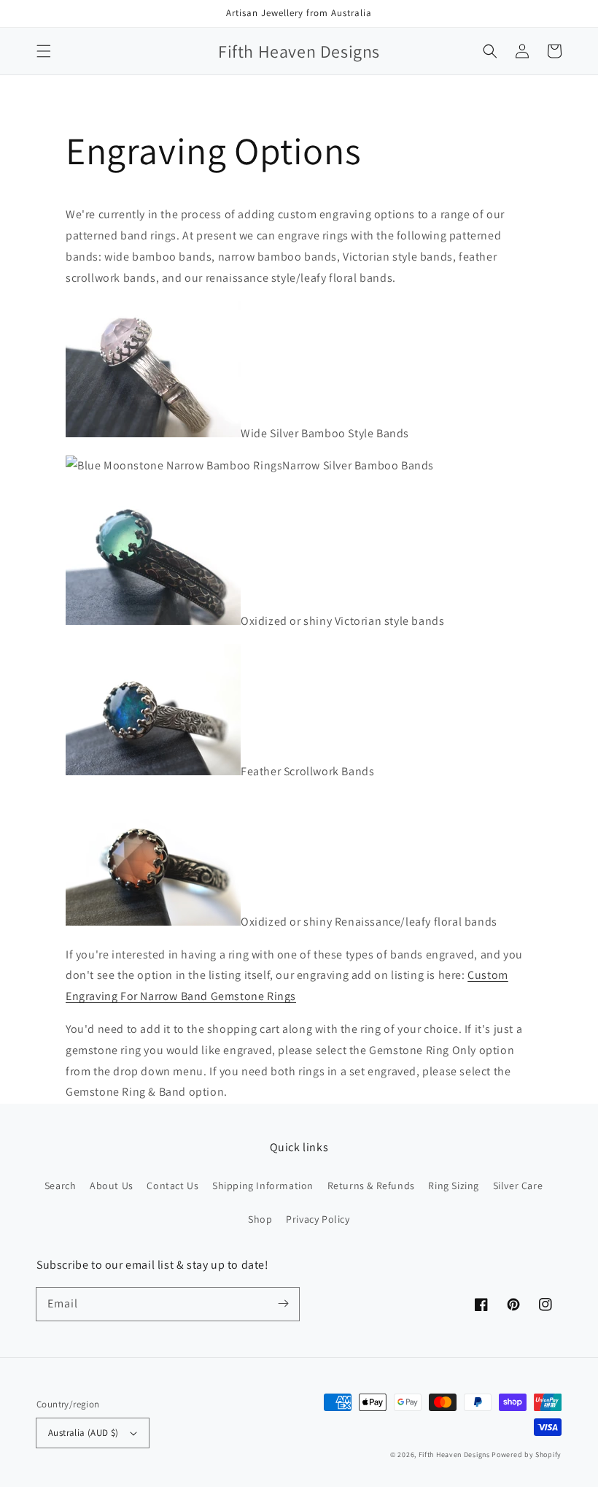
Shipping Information (263, 1185)
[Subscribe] (283, 1304)
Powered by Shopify (527, 1454)
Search (60, 1185)
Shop (260, 1219)
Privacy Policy (317, 1219)
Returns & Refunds (371, 1185)
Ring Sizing (453, 1185)
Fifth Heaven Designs (454, 1454)
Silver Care (518, 1185)
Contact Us (172, 1185)
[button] (44, 51)
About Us (111, 1185)
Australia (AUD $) (83, 1432)
